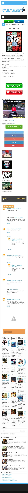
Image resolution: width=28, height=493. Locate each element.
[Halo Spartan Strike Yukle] (13, 186)
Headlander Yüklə (5, 159)
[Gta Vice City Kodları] (13, 164)
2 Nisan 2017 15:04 (18, 217)
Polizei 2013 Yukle (25, 398)
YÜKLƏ (12, 120)
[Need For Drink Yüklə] (13, 175)
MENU (24, 3)
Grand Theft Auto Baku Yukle (14, 465)
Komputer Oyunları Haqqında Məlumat (9, 480)
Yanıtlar (9, 236)
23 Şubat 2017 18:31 (16, 208)
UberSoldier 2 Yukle (9, 413)
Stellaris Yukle (17, 379)
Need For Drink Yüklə (6, 180)
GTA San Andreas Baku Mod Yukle (15, 446)
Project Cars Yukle (25, 413)
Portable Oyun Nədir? (6, 475)
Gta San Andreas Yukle (12, 452)
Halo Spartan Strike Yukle (7, 191)
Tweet (14, 132)
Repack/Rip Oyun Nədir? (7, 477)
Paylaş (14, 135)
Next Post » (22, 200)
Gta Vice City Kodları (6, 169)
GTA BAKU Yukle (11, 439)
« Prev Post (5, 199)
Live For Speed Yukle (25, 381)
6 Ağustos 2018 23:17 (16, 255)
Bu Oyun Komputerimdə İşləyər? (8, 479)
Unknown (9, 208)
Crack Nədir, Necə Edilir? (7, 474)
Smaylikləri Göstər (7, 332)
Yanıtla (8, 212)
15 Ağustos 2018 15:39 (16, 280)
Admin (13, 239)
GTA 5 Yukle (10, 459)
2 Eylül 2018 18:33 (14, 289)
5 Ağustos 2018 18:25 (16, 229)
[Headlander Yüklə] (13, 154)
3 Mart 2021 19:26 (15, 299)
